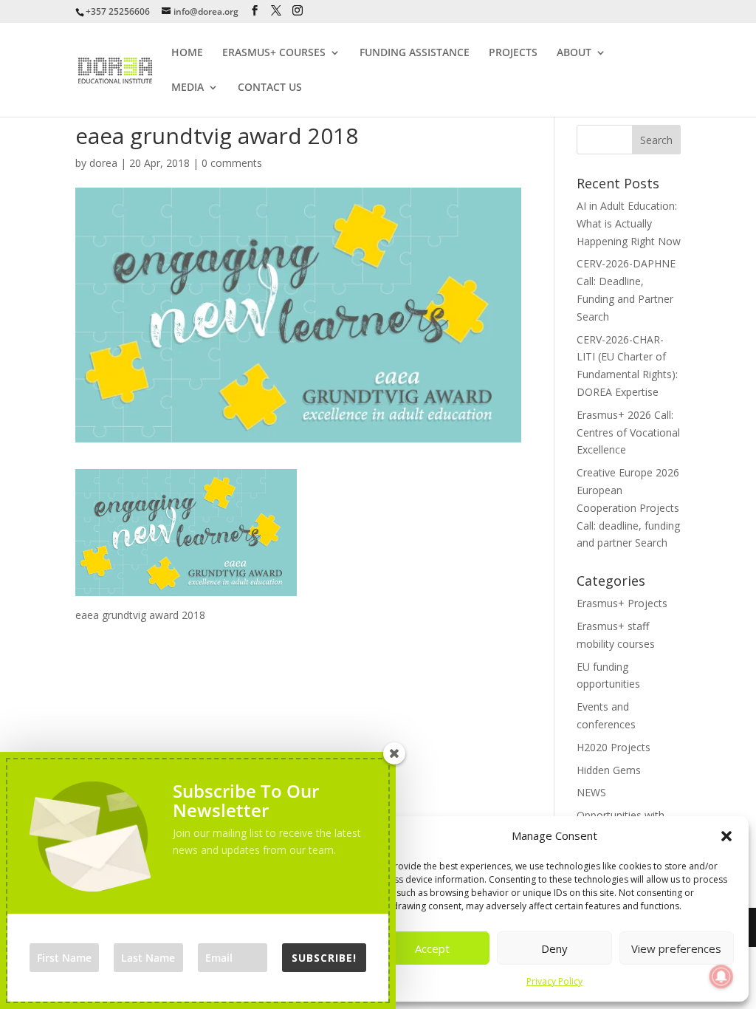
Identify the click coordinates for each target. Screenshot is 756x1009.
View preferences (676, 948)
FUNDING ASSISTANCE (415, 53)
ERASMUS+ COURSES (274, 53)
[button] (726, 836)
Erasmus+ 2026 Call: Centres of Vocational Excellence (628, 432)
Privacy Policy (554, 981)
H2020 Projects (613, 747)
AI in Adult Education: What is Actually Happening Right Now (629, 223)
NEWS (591, 792)
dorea (103, 163)
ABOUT (574, 53)
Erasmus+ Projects (622, 603)
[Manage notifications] (721, 976)
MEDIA (187, 88)
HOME (187, 53)
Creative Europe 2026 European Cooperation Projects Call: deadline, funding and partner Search (628, 507)
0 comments (232, 163)
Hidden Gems (609, 770)
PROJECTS (513, 53)
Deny (554, 948)
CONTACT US (270, 88)
